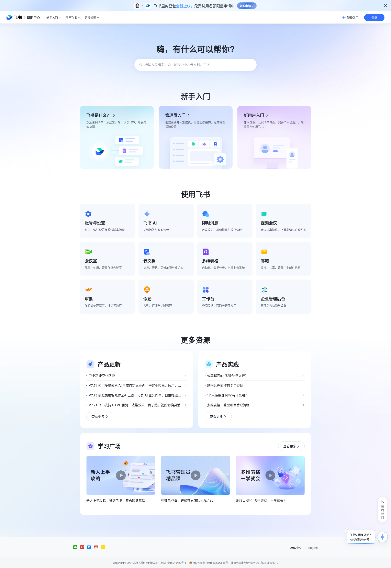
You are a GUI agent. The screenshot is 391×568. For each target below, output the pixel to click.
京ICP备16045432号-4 (173, 562)
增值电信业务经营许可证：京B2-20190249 (254, 562)
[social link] (76, 547)
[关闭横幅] (385, 5)
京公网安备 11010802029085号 (210, 562)
